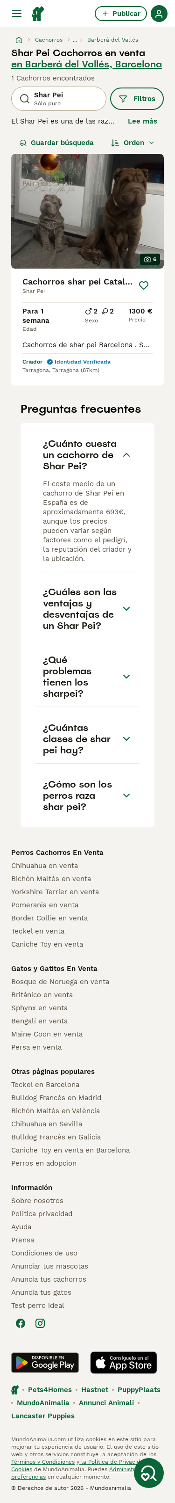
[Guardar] (144, 285)
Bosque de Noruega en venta (60, 982)
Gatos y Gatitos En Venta (54, 968)
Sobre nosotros (37, 1201)
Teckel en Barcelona (45, 1084)
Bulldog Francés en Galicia (56, 1137)
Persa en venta (36, 1047)
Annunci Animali (106, 1403)
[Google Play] (45, 1362)
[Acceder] (159, 13)
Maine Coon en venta (47, 1034)
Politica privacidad (41, 1214)
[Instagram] (40, 1323)
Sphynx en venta (39, 1008)
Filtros (144, 99)
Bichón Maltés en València (55, 1111)
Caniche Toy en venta (47, 944)
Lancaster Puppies (43, 1416)
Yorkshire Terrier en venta (55, 892)
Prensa (22, 1240)
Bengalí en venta (39, 1021)
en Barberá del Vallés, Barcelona (86, 64)
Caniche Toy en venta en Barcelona (70, 1150)
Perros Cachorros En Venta (57, 852)
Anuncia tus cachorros (48, 1279)
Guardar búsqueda (62, 143)
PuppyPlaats (139, 1390)
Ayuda (21, 1227)
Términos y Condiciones (43, 1462)
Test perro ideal (37, 1305)
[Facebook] (20, 1323)
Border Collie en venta (49, 918)
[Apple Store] (123, 1362)
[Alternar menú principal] (16, 13)
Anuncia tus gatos (41, 1292)
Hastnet (94, 1390)
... (75, 39)
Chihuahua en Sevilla (46, 1124)
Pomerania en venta (44, 905)
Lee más (142, 121)
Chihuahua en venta (44, 865)
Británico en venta (42, 995)
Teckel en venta (37, 931)
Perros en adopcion (44, 1163)
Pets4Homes (50, 1390)
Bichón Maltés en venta (51, 879)
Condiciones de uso (44, 1253)
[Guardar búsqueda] (149, 1473)
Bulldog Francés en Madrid (56, 1098)
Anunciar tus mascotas (49, 1266)
